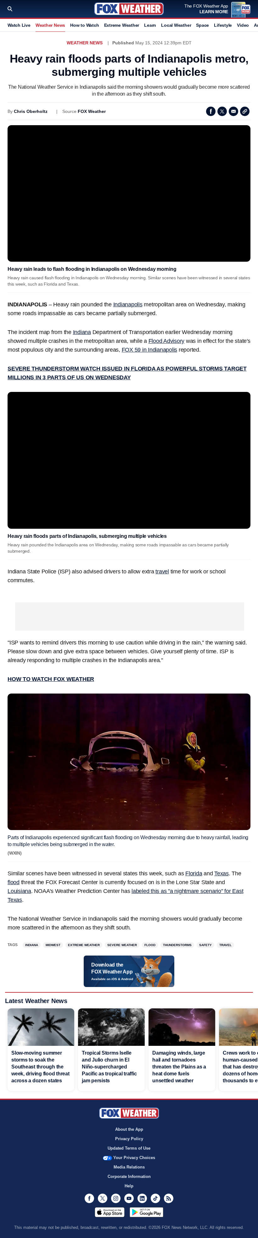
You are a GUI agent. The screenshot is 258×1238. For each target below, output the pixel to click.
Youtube (129, 1198)
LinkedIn (142, 1198)
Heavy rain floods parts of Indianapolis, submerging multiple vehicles (87, 536)
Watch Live (19, 25)
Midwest (53, 945)
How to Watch (84, 25)
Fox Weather (129, 9)
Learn (150, 25)
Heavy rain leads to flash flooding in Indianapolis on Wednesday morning (92, 269)
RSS (168, 1198)
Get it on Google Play (146, 1212)
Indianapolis (128, 304)
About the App (129, 1129)
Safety (205, 945)
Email (233, 111)
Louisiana (19, 891)
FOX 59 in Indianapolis (149, 350)
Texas (221, 873)
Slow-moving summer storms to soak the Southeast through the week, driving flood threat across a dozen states (40, 1066)
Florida (193, 873)
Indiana (82, 332)
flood (14, 882)
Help (129, 1186)
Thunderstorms (177, 945)
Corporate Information (129, 1176)
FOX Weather (92, 111)
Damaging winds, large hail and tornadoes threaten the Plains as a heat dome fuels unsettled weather (179, 1066)
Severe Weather (122, 945)
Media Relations (129, 1167)
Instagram (116, 1198)
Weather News (50, 25)
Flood (149, 945)
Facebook (211, 111)
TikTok (155, 1198)
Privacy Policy (129, 1138)
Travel (225, 945)
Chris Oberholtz (31, 111)
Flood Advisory (167, 341)
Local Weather (176, 25)
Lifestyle (223, 25)
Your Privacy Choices (134, 1157)
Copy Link (245, 111)
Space (202, 25)
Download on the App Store (110, 1212)
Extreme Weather (121, 25)
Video (243, 25)
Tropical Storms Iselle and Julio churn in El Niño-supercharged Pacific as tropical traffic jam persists (109, 1066)
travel (162, 571)
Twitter (222, 111)
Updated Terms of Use (129, 1148)
